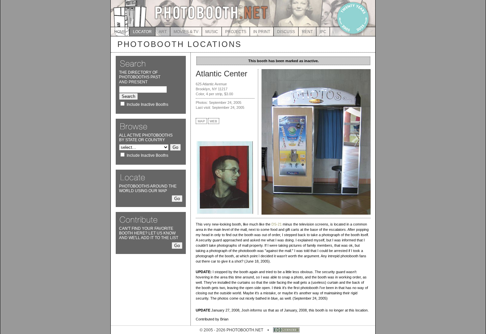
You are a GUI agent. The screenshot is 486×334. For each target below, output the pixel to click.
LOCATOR (142, 31)
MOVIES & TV (186, 31)
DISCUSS (286, 31)
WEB (213, 121)
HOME (120, 31)
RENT (307, 31)
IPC (323, 31)
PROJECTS (235, 31)
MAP (201, 121)
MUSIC (211, 31)
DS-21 (276, 224)
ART (163, 31)
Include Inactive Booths (147, 104)
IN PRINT (261, 31)
